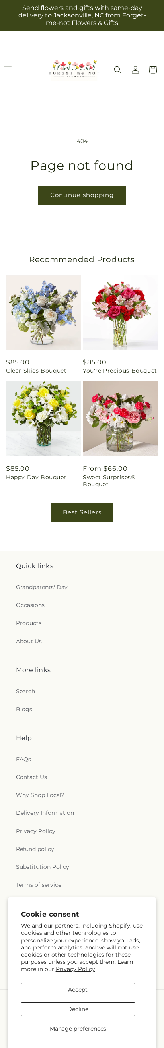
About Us (29, 641)
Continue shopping (82, 195)
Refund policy (35, 849)
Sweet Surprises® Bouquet (109, 481)
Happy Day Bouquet (36, 477)
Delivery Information (45, 812)
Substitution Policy (42, 866)
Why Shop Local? (40, 795)
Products (28, 622)
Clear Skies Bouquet (36, 370)
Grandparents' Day (42, 587)
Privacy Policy (75, 969)
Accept (78, 989)
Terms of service (38, 884)
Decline (77, 1009)
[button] (118, 70)
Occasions (30, 605)
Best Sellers (82, 512)
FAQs (23, 759)
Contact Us (31, 777)
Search (25, 691)
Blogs (24, 709)
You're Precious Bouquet (120, 370)
